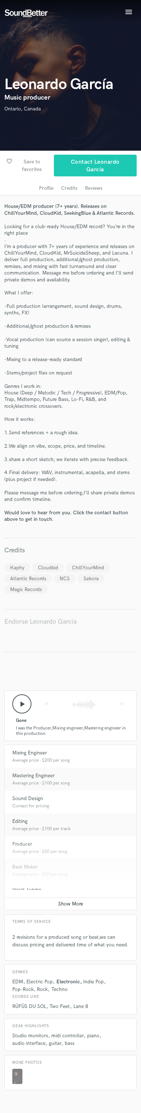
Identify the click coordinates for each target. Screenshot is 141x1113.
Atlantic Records (28, 579)
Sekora (91, 579)
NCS (65, 579)
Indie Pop (93, 982)
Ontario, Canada (22, 109)
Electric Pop (39, 982)
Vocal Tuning (26, 890)
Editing (19, 821)
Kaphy (17, 568)
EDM (17, 982)
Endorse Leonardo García (40, 622)
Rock (42, 989)
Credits (69, 188)
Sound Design (27, 798)
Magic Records (26, 589)
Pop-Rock (23, 989)
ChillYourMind (88, 568)
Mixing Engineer (29, 753)
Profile (46, 188)
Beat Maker (25, 867)
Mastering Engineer (33, 776)
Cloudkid (48, 568)
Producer (22, 844)
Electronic (68, 982)
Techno (59, 989)
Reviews (93, 188)
